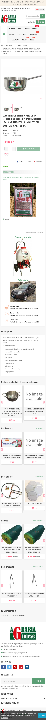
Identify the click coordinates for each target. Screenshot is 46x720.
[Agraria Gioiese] (8, 18)
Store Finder (16, 8)
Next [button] (44, 402)
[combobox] (35, 16)
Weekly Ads (5, 8)
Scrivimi (5, 167)
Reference (6, 133)
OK (39, 681)
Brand (5, 131)
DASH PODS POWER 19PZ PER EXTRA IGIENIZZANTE (34, 456)
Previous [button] (2, 402)
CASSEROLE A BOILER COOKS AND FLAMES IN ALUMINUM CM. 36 (34, 411)
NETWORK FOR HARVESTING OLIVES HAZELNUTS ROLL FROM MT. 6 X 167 (34, 550)
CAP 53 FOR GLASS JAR (34, 503)
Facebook (3, 667)
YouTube (15, 667)
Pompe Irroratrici (23, 237)
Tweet (29, 161)
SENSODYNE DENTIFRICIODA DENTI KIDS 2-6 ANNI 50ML (12, 456)
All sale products (39, 520)
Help (13, 10)
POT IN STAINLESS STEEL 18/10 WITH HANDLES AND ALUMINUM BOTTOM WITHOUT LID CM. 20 (12, 412)
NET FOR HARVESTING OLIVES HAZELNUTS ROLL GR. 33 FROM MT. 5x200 (12, 550)
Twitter (9, 667)
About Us (27, 8)
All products (40, 428)
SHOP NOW (33, 4)
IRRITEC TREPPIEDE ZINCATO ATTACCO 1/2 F (34, 595)
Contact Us (6, 10)
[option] (12, 404)
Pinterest (39, 161)
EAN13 (5, 135)
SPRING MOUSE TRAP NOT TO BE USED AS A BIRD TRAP (11, 505)
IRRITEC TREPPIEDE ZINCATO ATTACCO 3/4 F (11, 595)
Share (21, 161)
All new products (39, 567)
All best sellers (40, 477)
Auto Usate (23, 280)
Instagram (27, 667)
